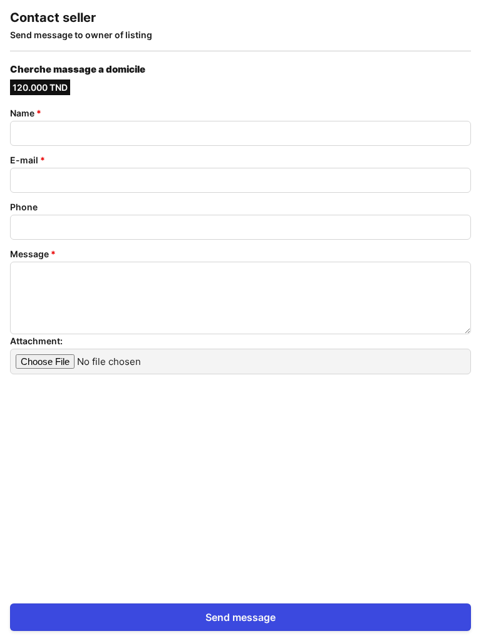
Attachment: (36, 341)
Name (25, 113)
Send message (240, 617)
